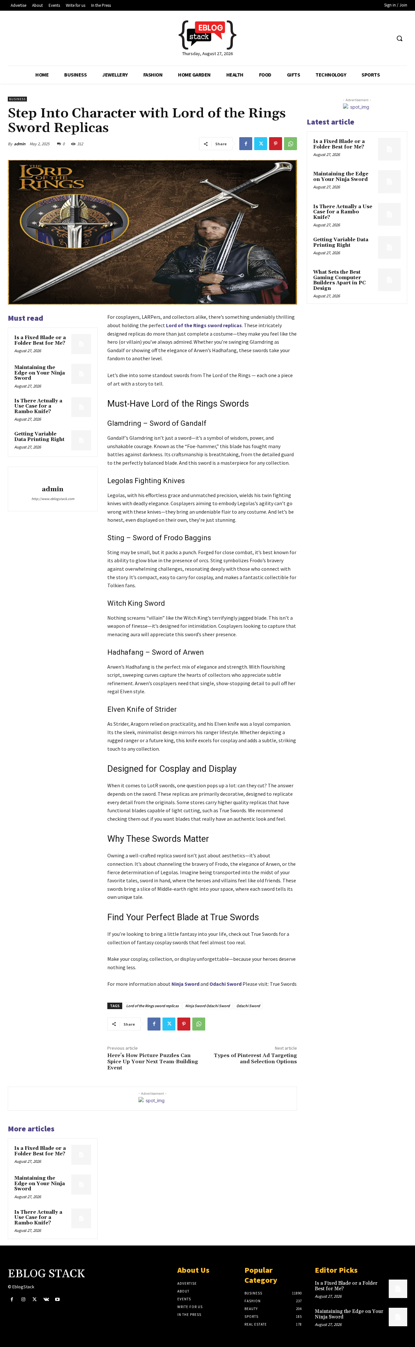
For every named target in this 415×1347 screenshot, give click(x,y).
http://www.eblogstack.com (52, 498)
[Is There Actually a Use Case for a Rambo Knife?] (81, 407)
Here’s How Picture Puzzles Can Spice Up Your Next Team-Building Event (152, 1061)
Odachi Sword (248, 1005)
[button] (399, 38)
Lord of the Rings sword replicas (152, 1005)
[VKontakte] (46, 1299)
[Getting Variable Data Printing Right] (81, 440)
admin (19, 144)
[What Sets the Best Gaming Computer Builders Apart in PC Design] (389, 279)
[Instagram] (23, 1299)
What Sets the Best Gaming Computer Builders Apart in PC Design (339, 280)
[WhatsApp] (290, 143)
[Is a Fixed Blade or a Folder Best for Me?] (81, 344)
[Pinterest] (275, 143)
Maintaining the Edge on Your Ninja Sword (39, 372)
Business (17, 99)
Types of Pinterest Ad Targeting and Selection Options (255, 1058)
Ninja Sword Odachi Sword (207, 1005)
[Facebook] (245, 143)
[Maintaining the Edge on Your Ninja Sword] (81, 374)
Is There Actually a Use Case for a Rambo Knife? (38, 406)
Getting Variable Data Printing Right (39, 437)
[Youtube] (57, 1299)
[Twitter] (260, 143)
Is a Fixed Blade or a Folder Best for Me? (40, 340)
